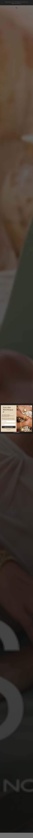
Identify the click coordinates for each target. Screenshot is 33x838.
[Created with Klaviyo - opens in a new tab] (16, 432)
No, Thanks (8, 429)
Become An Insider (9, 427)
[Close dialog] (31, 406)
